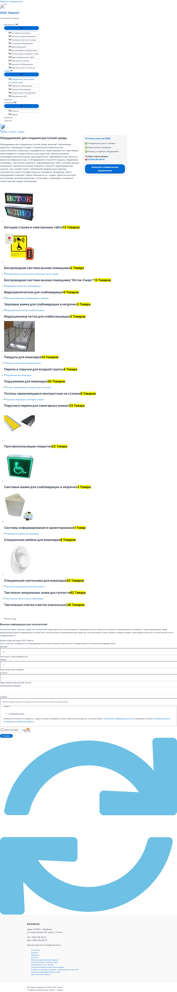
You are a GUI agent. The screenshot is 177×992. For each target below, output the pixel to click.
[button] (16, 24)
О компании (9, 103)
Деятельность (9, 25)
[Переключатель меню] (21, 28)
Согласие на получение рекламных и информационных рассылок (55, 970)
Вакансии (34, 952)
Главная (3, 132)
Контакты (15, 111)
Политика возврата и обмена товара (44, 962)
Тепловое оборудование (21, 89)
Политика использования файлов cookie (45, 972)
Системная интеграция (20, 33)
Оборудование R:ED (19, 96)
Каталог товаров (16, 132)
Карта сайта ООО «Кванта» (41, 974)
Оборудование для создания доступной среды (21, 80)
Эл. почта (4, 673)
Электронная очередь (20, 61)
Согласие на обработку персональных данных (47, 967)
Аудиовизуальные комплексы (23, 68)
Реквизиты (8, 118)
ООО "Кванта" (10, 13)
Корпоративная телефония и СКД (24, 54)
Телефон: (3, 660)
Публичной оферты (25, 722)
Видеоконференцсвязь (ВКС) (22, 57)
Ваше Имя (4, 647)
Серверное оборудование (21, 86)
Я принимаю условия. (17, 714)
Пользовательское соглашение (42, 965)
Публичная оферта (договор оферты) (44, 960)
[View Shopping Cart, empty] (2, 128)
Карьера (14, 114)
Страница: (3, 697)
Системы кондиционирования (23, 36)
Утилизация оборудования (22, 43)
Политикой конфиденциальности (119, 719)
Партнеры (8, 99)
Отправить (6, 736)
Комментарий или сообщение (10, 686)
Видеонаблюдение (18, 47)
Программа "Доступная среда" (23, 40)
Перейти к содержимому (11, 1)
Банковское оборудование (22, 64)
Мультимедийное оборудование (24, 50)
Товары (7, 71)
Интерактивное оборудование (23, 93)
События (7, 121)
